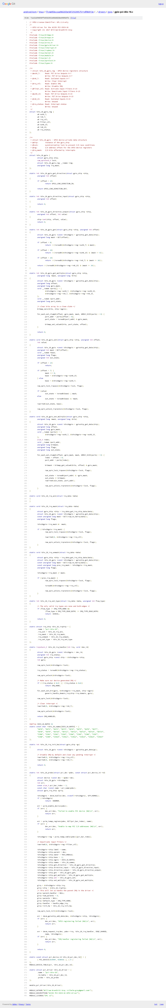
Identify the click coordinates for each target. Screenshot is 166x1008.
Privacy (21, 1004)
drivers (102, 11)
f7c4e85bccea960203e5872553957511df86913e (70, 11)
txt (155, 1004)
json (162, 1004)
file (73, 18)
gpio (110, 11)
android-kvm (30, 11)
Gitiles (14, 1004)
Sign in (161, 4)
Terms (28, 1004)
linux (41, 11)
